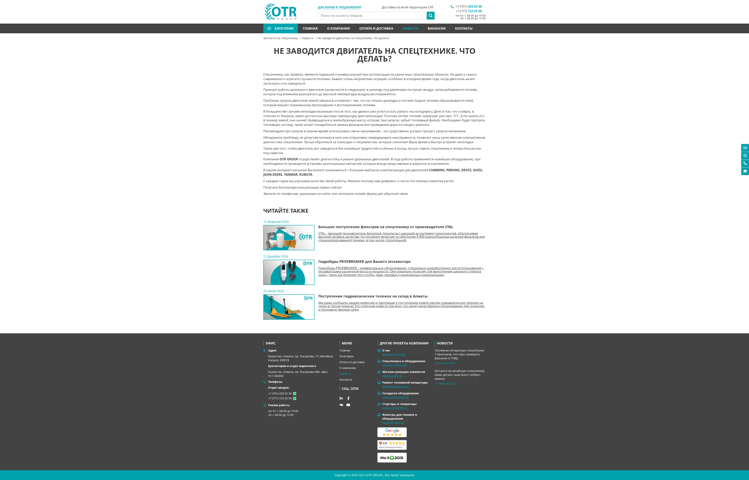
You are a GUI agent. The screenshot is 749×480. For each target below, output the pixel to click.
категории (284, 28)
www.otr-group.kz (393, 354)
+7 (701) (469, 6)
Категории (346, 356)
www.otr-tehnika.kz (394, 365)
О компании (338, 28)
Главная (310, 28)
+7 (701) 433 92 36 (280, 393)
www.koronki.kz (392, 376)
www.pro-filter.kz (393, 422)
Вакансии (437, 28)
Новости (410, 28)
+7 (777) (469, 11)
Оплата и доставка (376, 28)
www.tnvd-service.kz (395, 386)
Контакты (464, 28)
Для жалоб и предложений (339, 7)
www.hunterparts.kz (395, 397)
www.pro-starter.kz (394, 408)
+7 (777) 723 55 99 (280, 398)
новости (445, 343)
